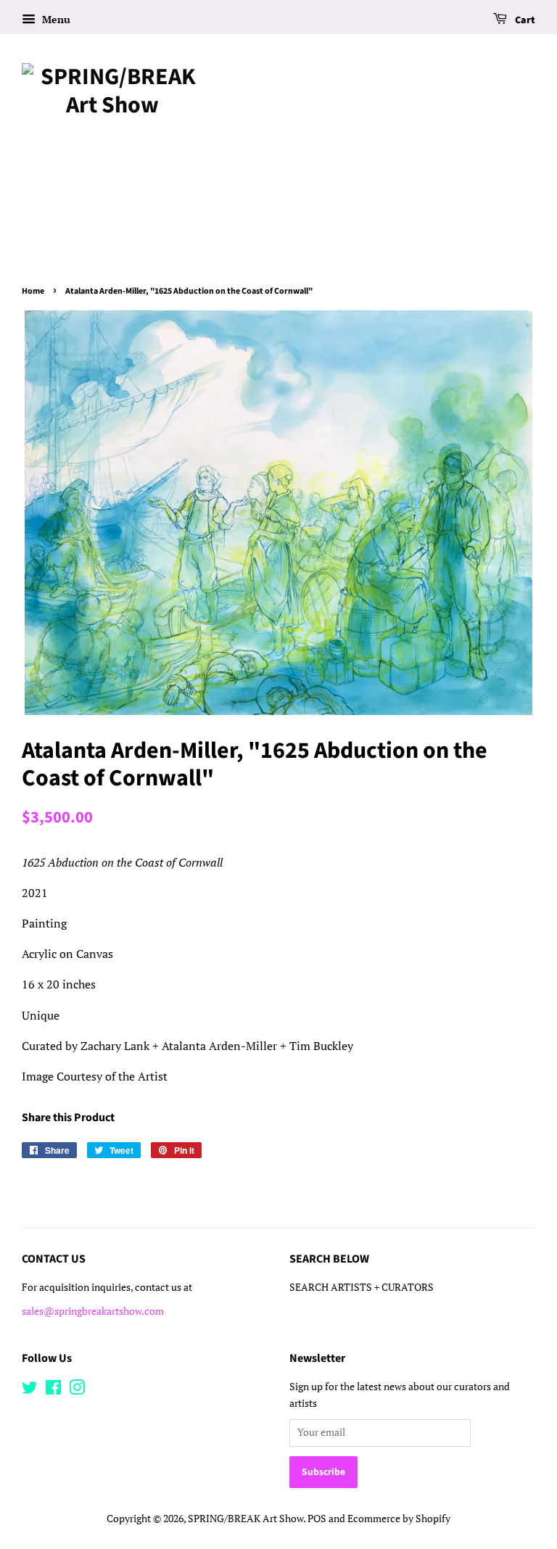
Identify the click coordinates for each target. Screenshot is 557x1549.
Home (33, 291)
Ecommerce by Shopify (398, 1518)
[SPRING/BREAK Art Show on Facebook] (53, 1390)
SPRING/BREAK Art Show (245, 1518)
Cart (524, 20)
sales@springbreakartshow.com (93, 1311)
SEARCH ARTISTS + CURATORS (361, 1287)
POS (317, 1518)
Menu (54, 19)
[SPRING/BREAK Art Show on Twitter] (30, 1390)
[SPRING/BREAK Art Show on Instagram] (77, 1390)
